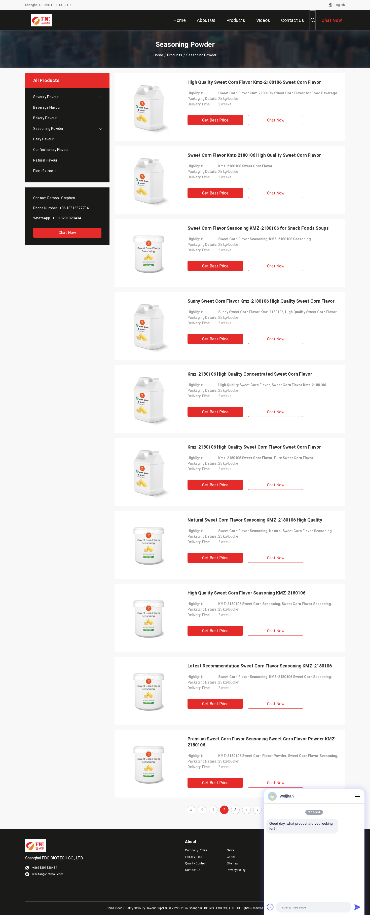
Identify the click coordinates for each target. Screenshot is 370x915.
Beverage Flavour (47, 107)
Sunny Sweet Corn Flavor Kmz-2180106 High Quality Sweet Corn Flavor (261, 301)
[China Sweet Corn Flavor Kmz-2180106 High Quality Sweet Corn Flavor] (148, 180)
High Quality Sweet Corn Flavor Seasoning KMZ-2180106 (246, 592)
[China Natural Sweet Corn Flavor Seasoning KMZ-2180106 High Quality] (148, 545)
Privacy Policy (236, 870)
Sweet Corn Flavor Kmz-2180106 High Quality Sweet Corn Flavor (254, 155)
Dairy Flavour (43, 139)
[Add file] (270, 906)
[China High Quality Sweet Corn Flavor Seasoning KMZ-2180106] (148, 618)
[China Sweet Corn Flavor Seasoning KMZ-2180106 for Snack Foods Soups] (148, 253)
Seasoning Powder (48, 129)
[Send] (357, 906)
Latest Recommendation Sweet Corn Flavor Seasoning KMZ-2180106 (260, 665)
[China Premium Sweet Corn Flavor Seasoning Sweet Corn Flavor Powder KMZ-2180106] (148, 764)
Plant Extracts (45, 171)
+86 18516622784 (74, 208)
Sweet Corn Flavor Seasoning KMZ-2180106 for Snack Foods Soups (258, 228)
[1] (191, 810)
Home (158, 55)
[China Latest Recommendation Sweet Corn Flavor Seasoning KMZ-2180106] (148, 691)
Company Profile (196, 850)
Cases (231, 857)
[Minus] (357, 796)
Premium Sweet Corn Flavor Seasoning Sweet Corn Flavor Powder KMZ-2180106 (262, 741)
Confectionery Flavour (51, 150)
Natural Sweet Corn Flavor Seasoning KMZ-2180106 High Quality (255, 520)
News (230, 850)
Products (174, 55)
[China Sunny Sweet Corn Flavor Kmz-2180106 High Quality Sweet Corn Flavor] (148, 326)
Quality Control (195, 863)
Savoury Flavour (46, 97)
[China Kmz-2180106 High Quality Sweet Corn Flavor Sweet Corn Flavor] (148, 472)
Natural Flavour (45, 160)
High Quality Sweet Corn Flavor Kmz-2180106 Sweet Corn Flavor (254, 82)
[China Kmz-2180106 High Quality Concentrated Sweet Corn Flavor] (148, 399)
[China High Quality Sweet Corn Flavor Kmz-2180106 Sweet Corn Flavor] (148, 107)
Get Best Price (215, 120)
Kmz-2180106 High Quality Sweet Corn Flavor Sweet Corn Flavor (254, 447)
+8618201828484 (66, 218)
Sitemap (232, 863)
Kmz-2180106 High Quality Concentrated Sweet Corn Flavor (250, 374)
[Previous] (202, 810)
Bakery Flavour (45, 118)
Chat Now (67, 232)
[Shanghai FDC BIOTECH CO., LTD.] (41, 20)
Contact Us (192, 870)
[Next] (257, 810)
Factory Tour (193, 857)
